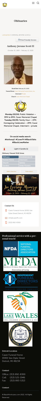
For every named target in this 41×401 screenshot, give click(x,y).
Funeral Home (8, 160)
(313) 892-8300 (14, 222)
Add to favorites (11, 171)
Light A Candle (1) (21, 149)
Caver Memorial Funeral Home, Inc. (25, 91)
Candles (6, 166)
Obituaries (6, 35)
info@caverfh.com (15, 218)
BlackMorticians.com (12, 395)
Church (6, 163)
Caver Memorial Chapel (23, 96)
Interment (23, 160)
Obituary (6, 157)
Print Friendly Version (28, 40)
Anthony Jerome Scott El (20, 46)
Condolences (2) (25, 157)
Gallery (22, 163)
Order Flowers (24, 166)
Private (24, 94)
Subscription (29, 171)
